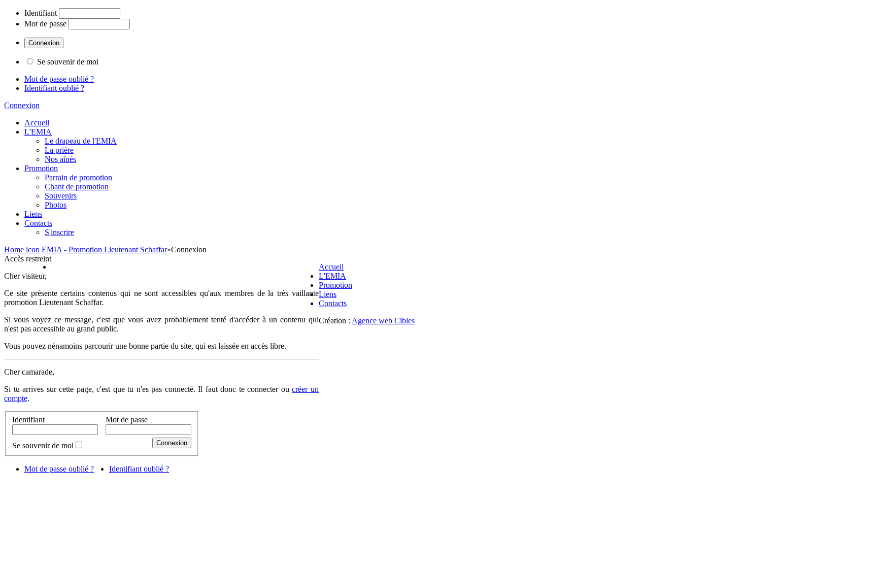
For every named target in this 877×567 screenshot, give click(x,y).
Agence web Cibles (383, 320)
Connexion (22, 105)
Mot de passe (45, 23)
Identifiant (40, 13)
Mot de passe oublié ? (59, 79)
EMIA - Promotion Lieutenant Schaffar (104, 249)
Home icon (22, 249)
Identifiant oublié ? (54, 88)
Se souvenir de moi (67, 61)
